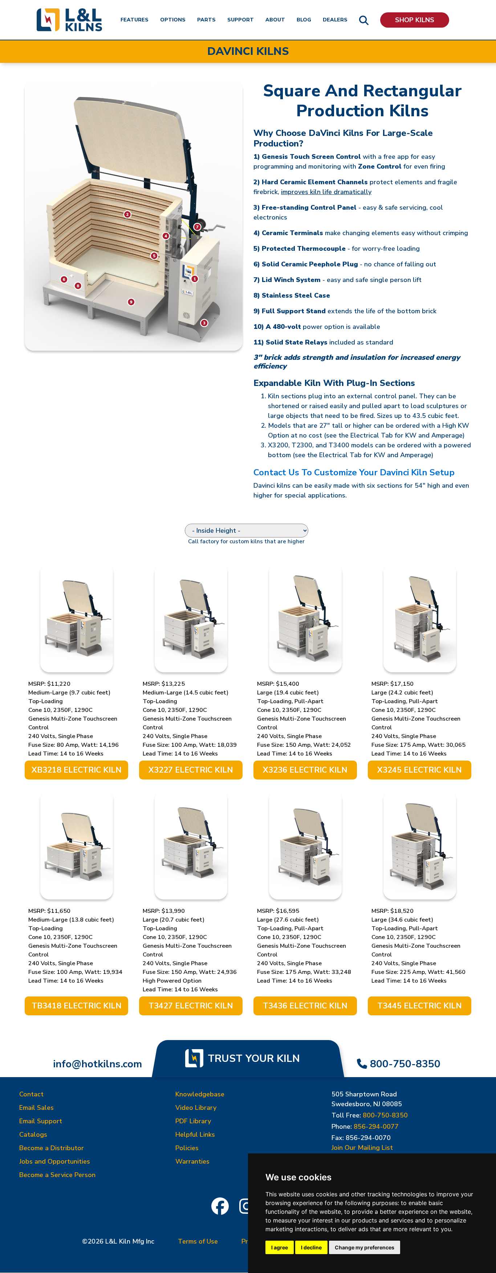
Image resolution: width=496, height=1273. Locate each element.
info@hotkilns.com (97, 1064)
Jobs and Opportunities (54, 1161)
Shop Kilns (414, 20)
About (275, 19)
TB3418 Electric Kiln (77, 1005)
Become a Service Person (57, 1175)
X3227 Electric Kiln (191, 770)
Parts (206, 19)
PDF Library (193, 1121)
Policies (187, 1148)
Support (240, 19)
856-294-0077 (376, 1126)
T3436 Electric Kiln (305, 1005)
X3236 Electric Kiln (305, 770)
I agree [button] (279, 1247)
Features (135, 19)
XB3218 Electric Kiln (77, 770)
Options (173, 19)
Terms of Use (198, 1241)
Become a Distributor (51, 1148)
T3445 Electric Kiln (419, 1005)
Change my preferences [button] (364, 1247)
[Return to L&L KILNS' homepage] (69, 20)
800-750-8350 (405, 1064)
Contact (31, 1094)
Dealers (335, 19)
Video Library (195, 1107)
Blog (304, 19)
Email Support (40, 1121)
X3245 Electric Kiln (419, 770)
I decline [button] (311, 1247)
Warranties (192, 1161)
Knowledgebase (199, 1094)
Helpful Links (195, 1134)
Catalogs (33, 1134)
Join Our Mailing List (362, 1147)
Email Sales (36, 1107)
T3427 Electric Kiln (191, 1005)
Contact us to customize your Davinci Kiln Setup (354, 472)
